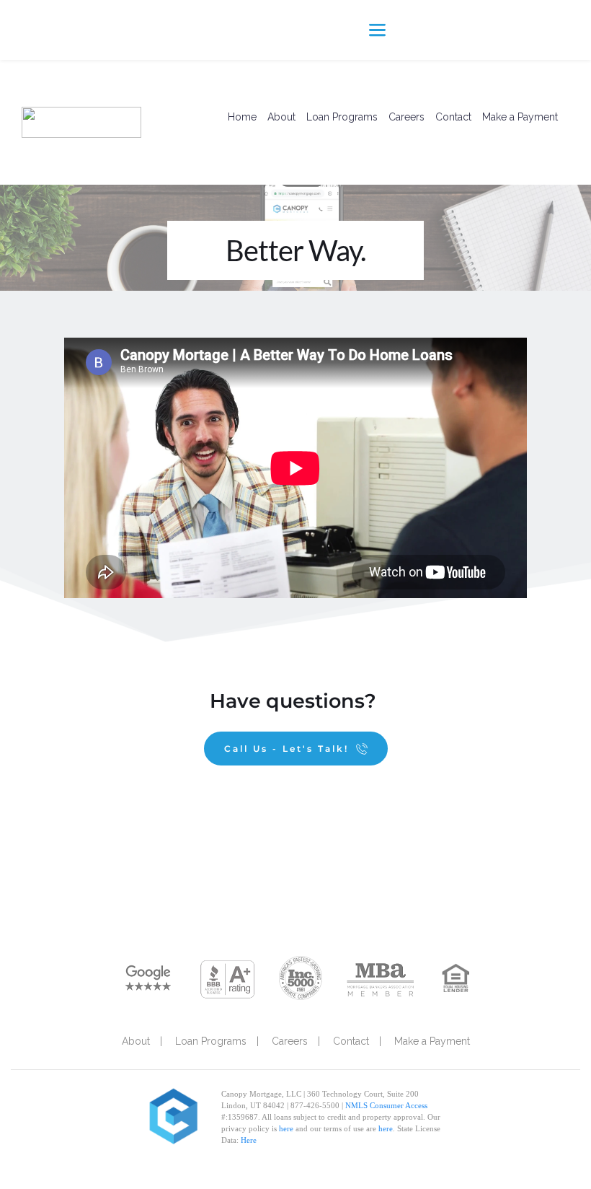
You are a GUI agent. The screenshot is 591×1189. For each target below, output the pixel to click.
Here (249, 1140)
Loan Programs (342, 117)
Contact (453, 117)
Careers (406, 117)
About (281, 117)
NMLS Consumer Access (386, 1105)
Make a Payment (520, 117)
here (286, 1128)
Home (242, 117)
